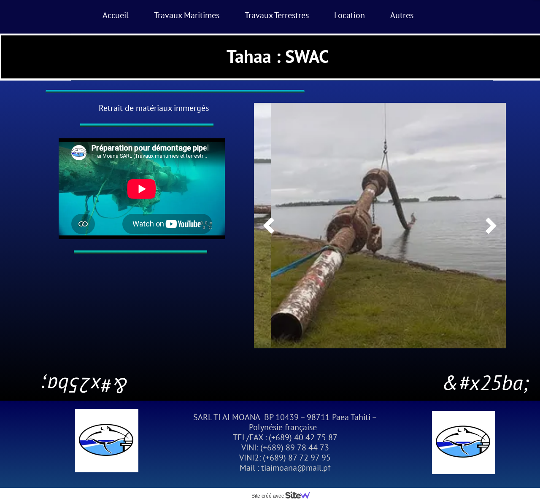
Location (349, 15)
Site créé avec (268, 496)
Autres (401, 15)
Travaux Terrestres (277, 15)
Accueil (116, 15)
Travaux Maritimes (186, 15)
